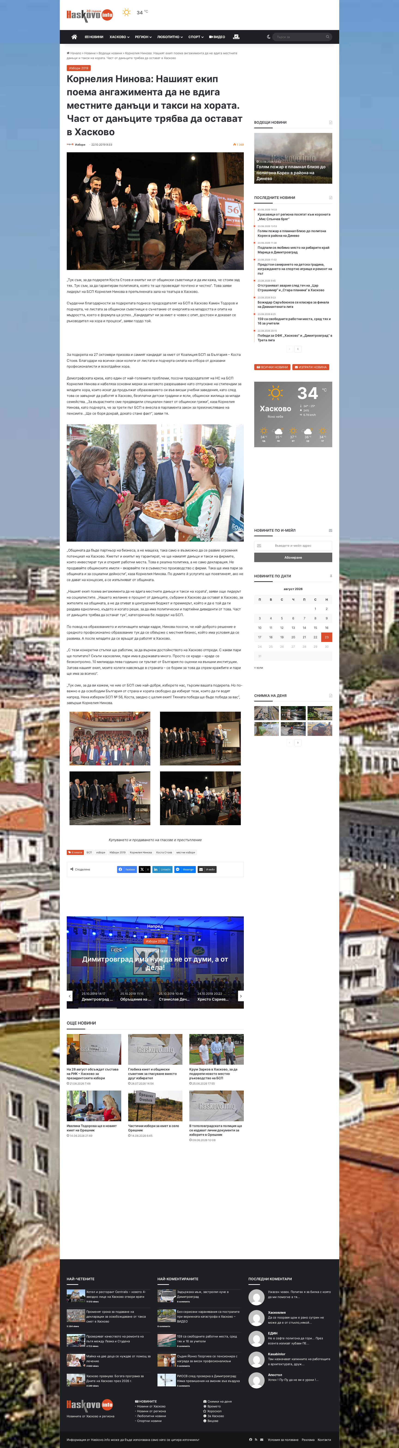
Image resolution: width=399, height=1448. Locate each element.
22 (315, 637)
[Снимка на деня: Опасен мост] (266, 713)
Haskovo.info (100, 1440)
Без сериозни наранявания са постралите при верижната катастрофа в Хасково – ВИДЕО (208, 1316)
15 (315, 628)
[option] (155, 962)
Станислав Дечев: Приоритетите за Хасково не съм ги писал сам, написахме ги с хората (155, 967)
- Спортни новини (148, 1421)
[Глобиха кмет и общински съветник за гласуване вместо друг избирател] (155, 1049)
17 (259, 637)
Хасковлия (277, 1312)
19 (282, 637)
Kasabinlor (276, 1354)
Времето (214, 1406)
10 (259, 628)
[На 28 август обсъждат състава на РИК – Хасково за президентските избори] (94, 1049)
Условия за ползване (283, 1440)
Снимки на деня (219, 1401)
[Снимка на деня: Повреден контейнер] (266, 729)
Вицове (212, 1421)
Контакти (324, 1440)
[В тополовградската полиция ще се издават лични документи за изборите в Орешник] (216, 1106)
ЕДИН (272, 1333)
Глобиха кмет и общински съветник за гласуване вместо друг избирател (152, 1073)
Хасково (118, 37)
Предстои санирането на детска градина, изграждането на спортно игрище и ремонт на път (293, 172)
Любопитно (168, 37)
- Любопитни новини (150, 1416)
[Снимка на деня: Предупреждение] (320, 729)
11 (270, 628)
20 (293, 637)
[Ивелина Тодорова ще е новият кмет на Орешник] (94, 1106)
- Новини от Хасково (150, 1406)
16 (326, 628)
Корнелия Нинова (141, 852)
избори (100, 852)
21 (304, 637)
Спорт (194, 37)
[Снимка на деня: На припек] (320, 713)
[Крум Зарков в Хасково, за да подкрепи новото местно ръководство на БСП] (216, 1049)
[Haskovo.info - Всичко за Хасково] (90, 16)
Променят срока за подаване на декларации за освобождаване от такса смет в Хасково (116, 1316)
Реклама (308, 1440)
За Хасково (215, 1416)
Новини (96, 37)
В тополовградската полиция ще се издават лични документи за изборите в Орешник (215, 1130)
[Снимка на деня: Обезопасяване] (293, 729)
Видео (219, 37)
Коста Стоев (164, 852)
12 (282, 628)
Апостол (275, 1375)
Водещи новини (110, 53)
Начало (75, 53)
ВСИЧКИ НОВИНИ (274, 367)
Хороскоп (214, 1411)
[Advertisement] (155, 1164)
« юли (258, 667)
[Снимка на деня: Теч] (293, 713)
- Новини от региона (150, 1411)
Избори (80, 144)
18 (270, 637)
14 (304, 628)
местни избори (185, 852)
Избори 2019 (78, 68)
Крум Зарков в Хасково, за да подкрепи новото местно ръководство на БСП (213, 1073)
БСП (89, 852)
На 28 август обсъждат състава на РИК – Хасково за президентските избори (92, 1073)
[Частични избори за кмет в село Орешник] (155, 1106)
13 (293, 628)
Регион (141, 37)
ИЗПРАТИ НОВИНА (312, 367)
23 (327, 637)
